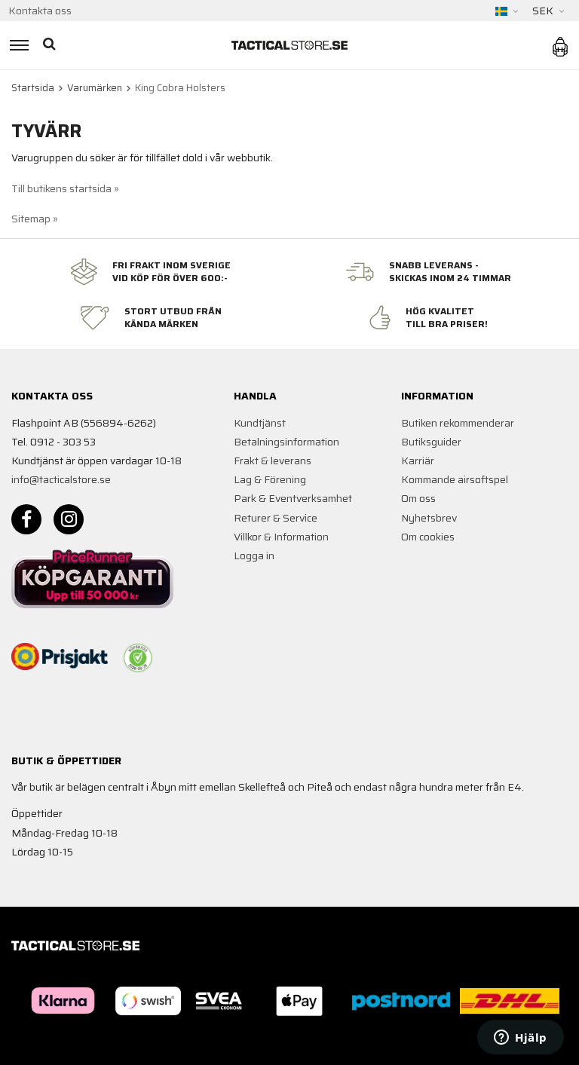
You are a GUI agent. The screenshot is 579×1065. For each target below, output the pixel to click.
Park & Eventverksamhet (293, 498)
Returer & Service (275, 518)
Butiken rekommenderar (457, 423)
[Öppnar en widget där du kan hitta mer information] (520, 1038)
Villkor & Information (281, 536)
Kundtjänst (260, 423)
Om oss (418, 498)
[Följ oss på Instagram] (69, 519)
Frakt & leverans (272, 460)
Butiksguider (431, 441)
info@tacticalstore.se (61, 479)
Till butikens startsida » (65, 188)
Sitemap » (34, 218)
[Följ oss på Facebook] (26, 519)
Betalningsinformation (286, 441)
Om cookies (428, 536)
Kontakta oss (40, 10)
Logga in (254, 555)
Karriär (417, 460)
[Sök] (51, 45)
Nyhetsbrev (429, 518)
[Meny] (17, 45)
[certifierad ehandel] (138, 658)
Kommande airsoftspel (454, 479)
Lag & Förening (270, 479)
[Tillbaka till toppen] (13, 1044)
